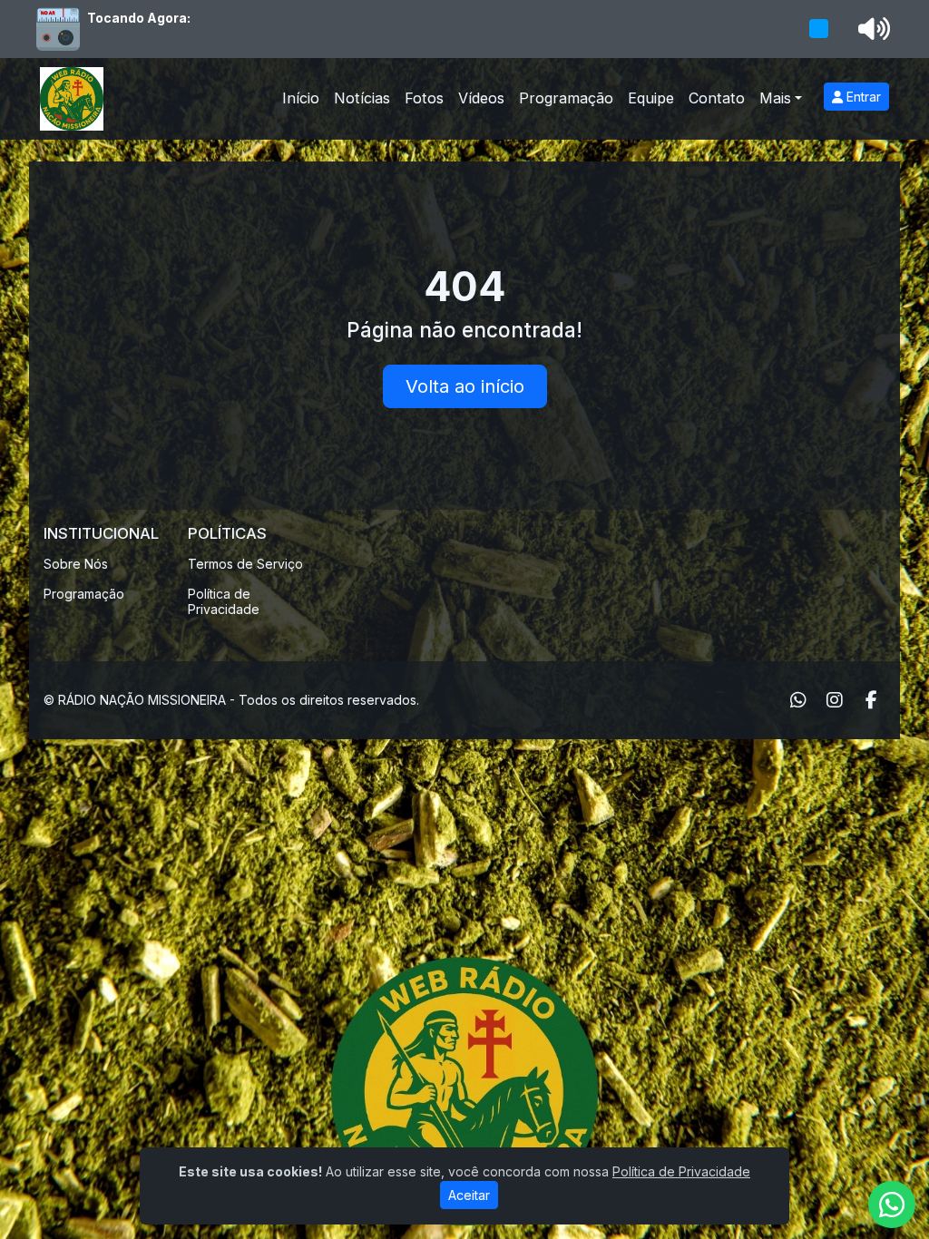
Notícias (362, 98)
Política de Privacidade (223, 601)
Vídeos (481, 98)
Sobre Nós (76, 563)
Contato (717, 98)
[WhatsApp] (798, 700)
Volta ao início (465, 386)
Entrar (862, 96)
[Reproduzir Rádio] (819, 29)
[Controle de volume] (871, 29)
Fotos (424, 98)
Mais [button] (775, 98)
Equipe (651, 98)
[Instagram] (834, 700)
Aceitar (469, 1195)
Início (300, 98)
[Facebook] (871, 700)
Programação (566, 98)
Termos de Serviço (245, 563)
